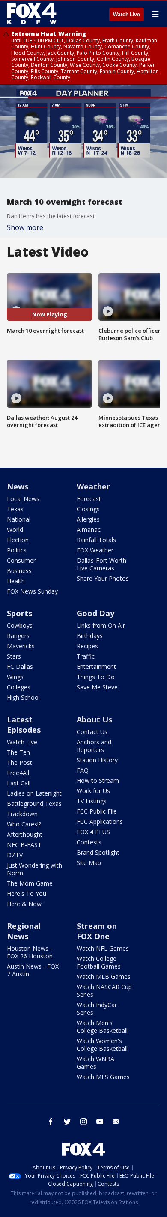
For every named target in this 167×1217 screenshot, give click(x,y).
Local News (23, 499)
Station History (97, 760)
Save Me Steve (97, 687)
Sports (19, 613)
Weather (93, 486)
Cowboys (20, 625)
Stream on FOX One (97, 931)
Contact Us (92, 732)
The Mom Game (30, 883)
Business (19, 571)
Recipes (87, 646)
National (18, 519)
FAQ (83, 770)
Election (18, 540)
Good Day (95, 613)
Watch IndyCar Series (97, 1009)
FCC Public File (97, 811)
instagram (83, 1121)
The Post (19, 762)
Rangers (18, 636)
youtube (100, 1121)
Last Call (18, 783)
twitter (67, 1121)
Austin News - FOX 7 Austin (33, 970)
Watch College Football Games (99, 962)
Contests (89, 842)
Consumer (21, 560)
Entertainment (96, 666)
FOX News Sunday (32, 591)
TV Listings (92, 801)
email (116, 1121)
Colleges (18, 687)
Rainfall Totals (96, 540)
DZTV (15, 855)
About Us (94, 719)
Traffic (86, 656)
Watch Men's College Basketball (102, 1027)
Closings (88, 509)
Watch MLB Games (104, 976)
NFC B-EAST (24, 845)
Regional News (24, 931)
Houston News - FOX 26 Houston (30, 952)
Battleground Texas (34, 803)
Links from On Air (101, 625)
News (17, 486)
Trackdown (22, 814)
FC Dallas (20, 666)
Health (16, 581)
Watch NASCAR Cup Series (104, 991)
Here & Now (24, 904)
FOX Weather (95, 550)
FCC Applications (100, 821)
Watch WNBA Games (95, 1063)
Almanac (89, 529)
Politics (17, 550)
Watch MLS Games (103, 1077)
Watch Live (126, 15)
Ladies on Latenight (34, 793)
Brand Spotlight (98, 852)
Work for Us (93, 791)
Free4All (18, 773)
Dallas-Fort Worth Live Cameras (101, 564)
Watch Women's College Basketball (102, 1045)
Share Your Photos (103, 578)
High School (23, 697)
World (15, 529)
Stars (14, 656)
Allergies (88, 519)
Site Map (89, 863)
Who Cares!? (24, 824)
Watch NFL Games (103, 948)
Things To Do (96, 677)
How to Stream (98, 780)
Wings (15, 677)
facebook (51, 1121)
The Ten (18, 752)
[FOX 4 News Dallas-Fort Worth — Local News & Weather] (32, 13)
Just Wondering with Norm (34, 869)
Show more (25, 227)
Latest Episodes (24, 724)
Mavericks (21, 646)
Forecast (89, 499)
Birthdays (90, 636)
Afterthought (24, 834)
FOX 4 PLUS (93, 832)
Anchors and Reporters (94, 746)
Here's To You (26, 893)
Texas (15, 509)
